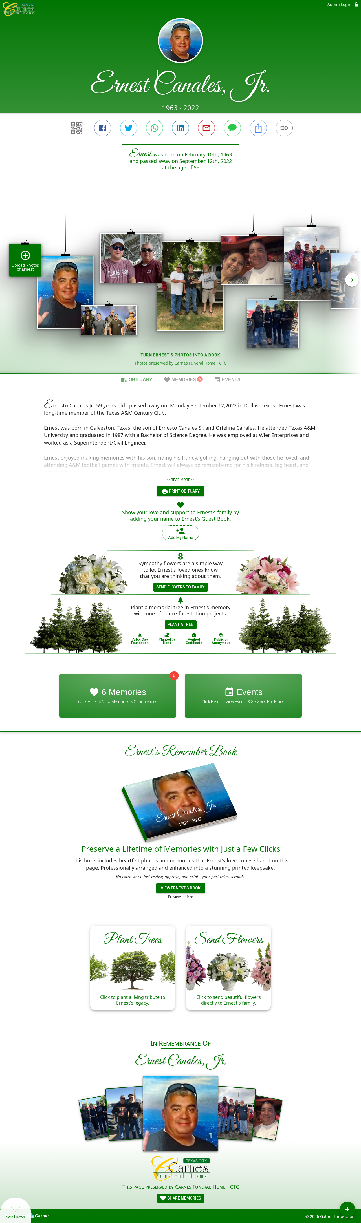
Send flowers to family (180, 587)
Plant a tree (180, 624)
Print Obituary (184, 491)
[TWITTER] (128, 128)
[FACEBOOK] (102, 128)
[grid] (180, 284)
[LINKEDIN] (180, 128)
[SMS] (232, 128)
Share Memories (183, 1198)
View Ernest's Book (181, 888)
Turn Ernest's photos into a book (180, 355)
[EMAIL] (206, 128)
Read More (180, 480)
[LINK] (284, 128)
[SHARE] (258, 128)
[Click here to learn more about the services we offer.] (180, 1169)
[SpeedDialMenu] (347, 1209)
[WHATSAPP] (154, 128)
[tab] (136, 379)
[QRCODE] (76, 128)
